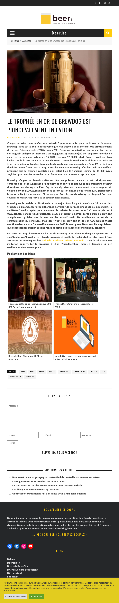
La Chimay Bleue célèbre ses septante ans (35, 489)
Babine (11, 559)
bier (32, 371)
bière (41, 371)
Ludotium (12, 576)
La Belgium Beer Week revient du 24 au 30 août (38, 481)
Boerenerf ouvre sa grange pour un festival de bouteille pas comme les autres (56, 477)
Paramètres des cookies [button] (15, 596)
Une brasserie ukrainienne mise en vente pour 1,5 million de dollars (49, 493)
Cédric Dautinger (49, 137)
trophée (30, 377)
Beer (23, 371)
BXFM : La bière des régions (22, 569)
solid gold (15, 377)
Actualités (13, 137)
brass (52, 371)
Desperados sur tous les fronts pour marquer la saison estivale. (47, 485)
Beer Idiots (13, 562)
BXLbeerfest (14, 573)
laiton (93, 371)
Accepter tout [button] (36, 596)
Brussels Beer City (17, 566)
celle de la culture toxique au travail (63, 240)
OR (103, 371)
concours (79, 371)
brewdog (64, 371)
